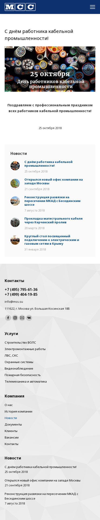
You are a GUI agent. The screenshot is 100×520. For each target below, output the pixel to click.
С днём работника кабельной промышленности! (48, 163)
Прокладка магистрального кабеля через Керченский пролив (53, 220)
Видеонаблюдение (19, 368)
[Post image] (15, 166)
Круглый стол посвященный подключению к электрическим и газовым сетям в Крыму (51, 239)
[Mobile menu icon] (92, 7)
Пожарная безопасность (23, 375)
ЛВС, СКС (11, 355)
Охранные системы (19, 362)
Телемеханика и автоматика (26, 381)
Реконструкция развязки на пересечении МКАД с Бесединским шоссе (52, 200)
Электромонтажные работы (25, 349)
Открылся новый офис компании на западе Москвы (53, 181)
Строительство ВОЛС (20, 342)
